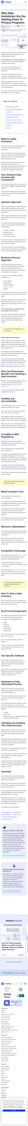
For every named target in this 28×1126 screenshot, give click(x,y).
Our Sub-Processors (5, 1024)
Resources (3, 1078)
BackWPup (3, 1097)
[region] (14, 942)
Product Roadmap (5, 1068)
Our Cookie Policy (5, 1023)
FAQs (2, 1071)
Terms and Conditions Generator (8, 1039)
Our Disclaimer (4, 1021)
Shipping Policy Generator (7, 1050)
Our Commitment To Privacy (7, 1014)
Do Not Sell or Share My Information (9, 1030)
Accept (14, 1110)
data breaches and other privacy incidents (11, 364)
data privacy (21, 555)
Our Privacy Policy (5, 1017)
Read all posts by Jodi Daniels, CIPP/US (13, 855)
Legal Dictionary (4, 1082)
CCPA (20, 457)
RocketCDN (3, 1095)
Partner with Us (4, 1077)
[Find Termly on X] (17, 983)
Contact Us (3, 1073)
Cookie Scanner (4, 1060)
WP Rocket (3, 1089)
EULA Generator (5, 1044)
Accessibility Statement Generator (9, 1053)
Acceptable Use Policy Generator (8, 1046)
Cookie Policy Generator (6, 1041)
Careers (3, 1012)
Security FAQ (4, 1084)
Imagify (2, 1091)
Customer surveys (8, 287)
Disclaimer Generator (6, 1051)
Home (2, 9)
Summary (8, 128)
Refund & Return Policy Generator (9, 1048)
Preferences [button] (20, 1107)
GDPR (17, 455)
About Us (3, 1010)
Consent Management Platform (8, 1055)
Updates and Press (5, 1031)
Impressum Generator (6, 1042)
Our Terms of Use (5, 1019)
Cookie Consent (4, 1057)
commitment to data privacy (20, 569)
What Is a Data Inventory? (12, 106)
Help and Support (5, 1066)
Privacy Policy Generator (6, 1037)
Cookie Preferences (5, 1080)
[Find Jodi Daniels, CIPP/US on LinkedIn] (22, 830)
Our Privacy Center (5, 1016)
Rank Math (3, 1093)
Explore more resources (14, 962)
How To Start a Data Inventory (13, 119)
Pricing (2, 1075)
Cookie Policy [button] (11, 1106)
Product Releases (5, 1070)
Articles (6, 9)
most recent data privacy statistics (14, 582)
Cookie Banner (4, 1058)
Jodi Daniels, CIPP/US (12, 25)
